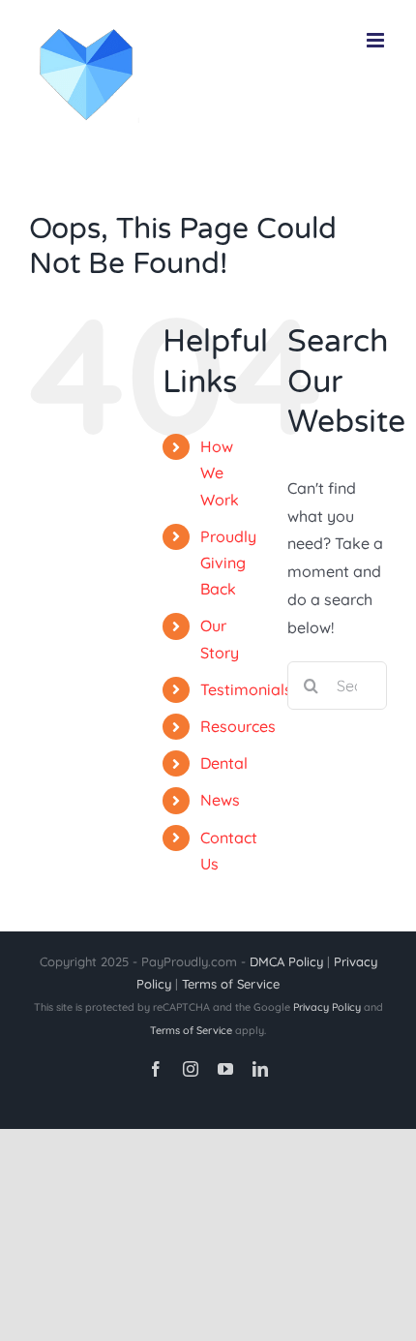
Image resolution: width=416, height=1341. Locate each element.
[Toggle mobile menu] (377, 40)
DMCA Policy (286, 961)
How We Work (219, 472)
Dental (224, 763)
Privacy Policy (327, 1007)
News (220, 799)
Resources (238, 726)
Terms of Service (231, 983)
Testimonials (246, 689)
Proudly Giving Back (228, 562)
